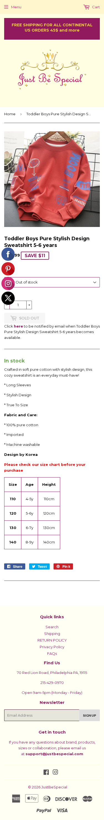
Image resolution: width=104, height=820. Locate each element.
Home (10, 114)
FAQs (52, 653)
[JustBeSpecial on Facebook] (46, 773)
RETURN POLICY (52, 640)
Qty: (8, 295)
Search (52, 627)
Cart (95, 7)
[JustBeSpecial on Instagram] (55, 773)
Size (8, 272)
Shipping (52, 633)
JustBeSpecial (54, 787)
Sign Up (89, 715)
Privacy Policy (52, 647)
